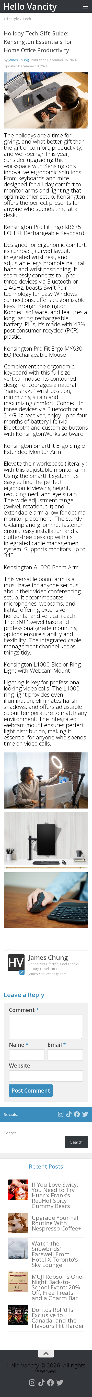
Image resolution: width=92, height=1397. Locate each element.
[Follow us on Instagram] (60, 1114)
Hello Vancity (30, 6)
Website (19, 1065)
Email (57, 1044)
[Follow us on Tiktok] (69, 1114)
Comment (24, 1010)
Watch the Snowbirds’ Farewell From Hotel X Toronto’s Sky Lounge (55, 1254)
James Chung (18, 60)
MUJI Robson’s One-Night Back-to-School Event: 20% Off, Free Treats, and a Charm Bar (58, 1287)
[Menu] (85, 6)
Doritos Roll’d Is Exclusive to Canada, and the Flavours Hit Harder (58, 1318)
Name (19, 1044)
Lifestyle (11, 18)
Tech (26, 18)
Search (10, 1132)
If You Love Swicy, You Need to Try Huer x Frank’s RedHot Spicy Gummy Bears (55, 1195)
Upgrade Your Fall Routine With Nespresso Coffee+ (57, 1223)
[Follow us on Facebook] (77, 1114)
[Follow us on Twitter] (85, 1114)
